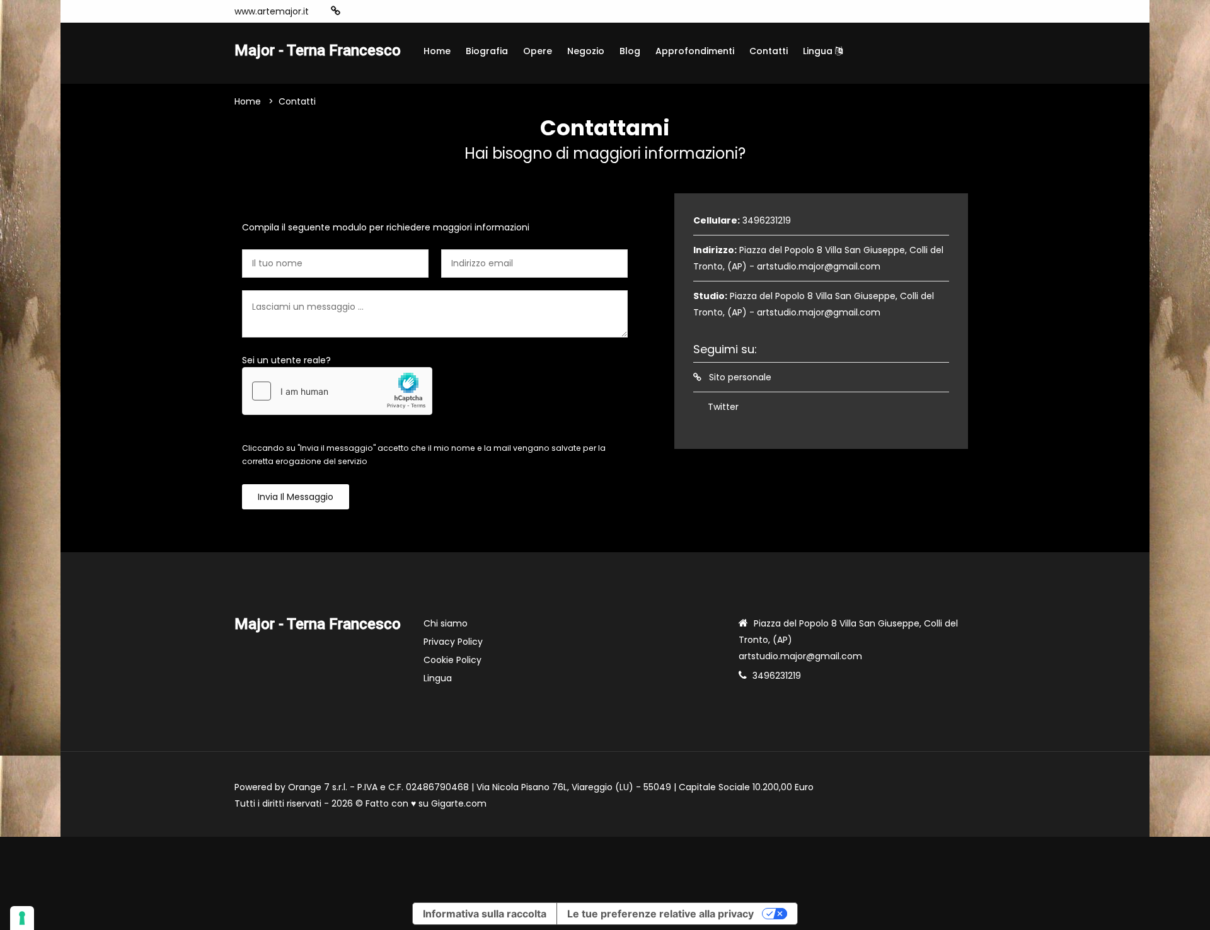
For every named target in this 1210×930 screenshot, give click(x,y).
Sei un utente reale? (286, 360)
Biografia (487, 51)
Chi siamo (446, 623)
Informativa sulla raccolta (484, 913)
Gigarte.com (459, 803)
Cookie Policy (452, 660)
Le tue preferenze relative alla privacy (660, 913)
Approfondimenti (694, 51)
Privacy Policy (453, 641)
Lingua (819, 51)
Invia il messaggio (295, 497)
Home (437, 51)
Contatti (768, 51)
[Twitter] (355, 11)
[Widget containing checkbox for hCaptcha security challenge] (337, 391)
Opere (537, 51)
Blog (629, 51)
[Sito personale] (335, 11)
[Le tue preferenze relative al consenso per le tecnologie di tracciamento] (22, 918)
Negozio (585, 51)
